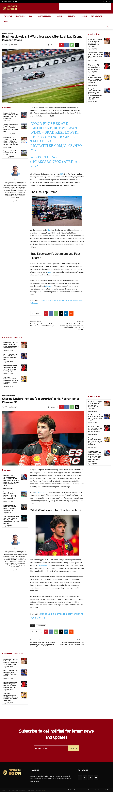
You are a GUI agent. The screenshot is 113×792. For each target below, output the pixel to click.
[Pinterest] (61, 45)
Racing (5, 33)
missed (49, 272)
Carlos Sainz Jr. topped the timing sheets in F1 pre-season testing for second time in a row (10, 141)
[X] (106, 1)
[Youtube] (109, 1)
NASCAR (10, 33)
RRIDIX (44, 790)
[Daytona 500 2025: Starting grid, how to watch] (24, 153)
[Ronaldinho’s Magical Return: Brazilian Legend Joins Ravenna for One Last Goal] (24, 345)
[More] (82, 45)
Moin (5, 45)
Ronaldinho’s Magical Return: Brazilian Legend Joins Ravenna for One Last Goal (11, 345)
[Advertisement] (85, 6)
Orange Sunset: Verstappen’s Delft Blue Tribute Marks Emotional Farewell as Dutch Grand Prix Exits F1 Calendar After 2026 (95, 94)
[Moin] (15, 169)
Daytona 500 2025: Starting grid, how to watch (10, 152)
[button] (108, 26)
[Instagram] (103, 1)
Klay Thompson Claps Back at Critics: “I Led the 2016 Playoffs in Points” (95, 55)
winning (48, 286)
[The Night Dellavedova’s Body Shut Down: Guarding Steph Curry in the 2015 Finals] (24, 379)
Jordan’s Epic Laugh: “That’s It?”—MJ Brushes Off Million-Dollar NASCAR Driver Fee (10, 128)
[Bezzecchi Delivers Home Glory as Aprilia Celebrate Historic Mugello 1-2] (24, 115)
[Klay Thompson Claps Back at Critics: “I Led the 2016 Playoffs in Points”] (24, 356)
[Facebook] (100, 1)
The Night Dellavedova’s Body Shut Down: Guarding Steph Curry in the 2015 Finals (10, 380)
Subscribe (73, 748)
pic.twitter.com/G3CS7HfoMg (56, 147)
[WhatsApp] (72, 45)
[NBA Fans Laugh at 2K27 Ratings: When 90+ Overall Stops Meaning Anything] (24, 367)
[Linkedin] (13, 200)
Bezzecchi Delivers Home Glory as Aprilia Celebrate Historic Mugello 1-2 (10, 115)
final (49, 230)
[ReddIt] (71, 313)
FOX (61, 174)
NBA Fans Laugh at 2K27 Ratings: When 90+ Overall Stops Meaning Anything (10, 368)
